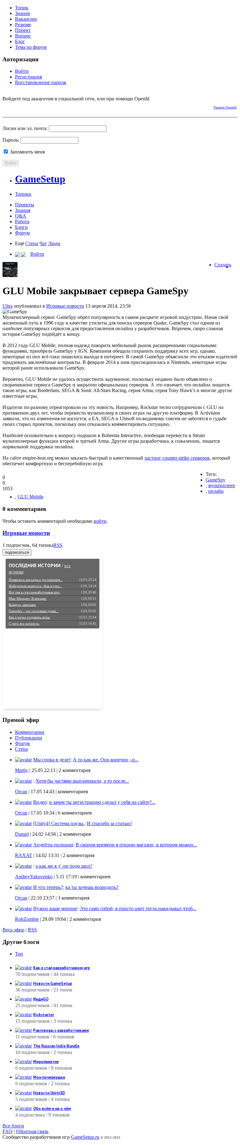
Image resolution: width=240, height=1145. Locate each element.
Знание (22, 13)
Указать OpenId (225, 107)
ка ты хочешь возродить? (91, 887)
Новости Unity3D (49, 1093)
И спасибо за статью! (109, 823)
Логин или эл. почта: (25, 128)
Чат (43, 243)
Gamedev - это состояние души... (34, 611)
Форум (22, 232)
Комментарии (29, 732)
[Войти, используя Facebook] (7, 106)
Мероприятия (46, 1061)
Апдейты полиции (53, 844)
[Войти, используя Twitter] (29, 106)
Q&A (20, 216)
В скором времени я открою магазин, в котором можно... (136, 844)
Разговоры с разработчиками (61, 1030)
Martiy (21, 770)
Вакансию (26, 19)
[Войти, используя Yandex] (51, 106)
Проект (23, 30)
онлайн (216, 491)
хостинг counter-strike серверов (177, 458)
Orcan (21, 791)
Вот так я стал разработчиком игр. (34, 592)
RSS (57, 545)
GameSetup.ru (85, 1137)
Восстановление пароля (40, 82)
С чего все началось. (24, 623)
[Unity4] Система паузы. (58, 823)
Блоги (21, 227)
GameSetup (40, 178)
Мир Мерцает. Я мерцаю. (28, 598)
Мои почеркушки (49, 1077)
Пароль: (10, 140)
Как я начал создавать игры (29, 617)
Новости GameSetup (52, 983)
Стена (31, 243)
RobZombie (27, 919)
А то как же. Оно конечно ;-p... (105, 759)
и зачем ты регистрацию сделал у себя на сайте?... (102, 802)
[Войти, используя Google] (40, 106)
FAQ (7, 1131)
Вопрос (23, 35)
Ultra (7, 306)
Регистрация (28, 76)
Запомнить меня (27, 151)
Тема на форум (31, 47)
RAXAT (23, 855)
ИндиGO (40, 999)
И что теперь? (48, 887)
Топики (23, 194)
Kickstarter (43, 1014)
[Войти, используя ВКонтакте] (18, 106)
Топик (21, 7)
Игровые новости (65, 306)
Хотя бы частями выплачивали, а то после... (82, 781)
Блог (20, 41)
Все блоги (13, 1125)
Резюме (23, 24)
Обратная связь (32, 1131)
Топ (19, 953)
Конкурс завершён (22, 605)
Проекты (24, 204)
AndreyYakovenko (33, 876)
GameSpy (215, 479)
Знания (22, 210)
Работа (22, 221)
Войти (22, 71)
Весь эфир (13, 929)
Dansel (22, 834)
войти (100, 521)
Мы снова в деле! (51, 759)
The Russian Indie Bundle (56, 1046)
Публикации (28, 737)
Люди (54, 243)
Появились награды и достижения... (36, 580)
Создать (222, 264)
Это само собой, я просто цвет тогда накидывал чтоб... (138, 908)
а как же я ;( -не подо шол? (64, 866)
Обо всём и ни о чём (52, 1108)
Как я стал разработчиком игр (61, 968)
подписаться (17, 552)
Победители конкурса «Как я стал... (35, 586)
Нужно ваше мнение (55, 908)
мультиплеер (221, 485)
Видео (40, 802)
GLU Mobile (30, 496)
